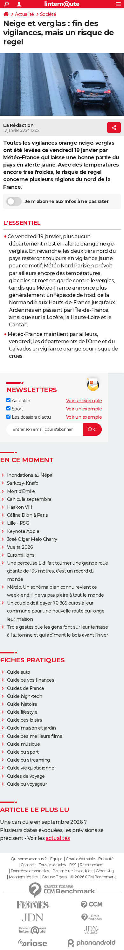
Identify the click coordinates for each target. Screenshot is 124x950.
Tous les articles (52, 865)
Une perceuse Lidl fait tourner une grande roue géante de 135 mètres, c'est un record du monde (57, 571)
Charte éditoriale (80, 859)
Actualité (24, 14)
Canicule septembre (29, 499)
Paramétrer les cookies (72, 871)
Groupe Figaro (54, 877)
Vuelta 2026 (20, 547)
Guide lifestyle (22, 712)
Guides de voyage (26, 776)
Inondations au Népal (30, 475)
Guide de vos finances (30, 680)
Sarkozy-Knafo (22, 483)
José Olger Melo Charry (32, 539)
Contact (28, 865)
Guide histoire (22, 704)
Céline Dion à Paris (27, 515)
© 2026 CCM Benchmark (92, 877)
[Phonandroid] (91, 943)
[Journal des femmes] (32, 905)
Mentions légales (23, 877)
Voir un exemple (84, 400)
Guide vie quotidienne (30, 768)
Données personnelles (30, 871)
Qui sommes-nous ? (29, 859)
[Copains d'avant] (32, 930)
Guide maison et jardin (31, 728)
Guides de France (25, 688)
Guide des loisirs (24, 720)
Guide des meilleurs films (34, 736)
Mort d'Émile (21, 491)
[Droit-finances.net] (91, 917)
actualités (58, 838)
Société (48, 14)
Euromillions (21, 555)
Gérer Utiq (105, 871)
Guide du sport (23, 752)
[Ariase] (32, 942)
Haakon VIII (19, 507)
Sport (16, 409)
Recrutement (92, 865)
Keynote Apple (23, 531)
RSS (72, 865)
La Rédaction (18, 125)
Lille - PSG (18, 523)
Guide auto (18, 672)
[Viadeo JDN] (91, 930)
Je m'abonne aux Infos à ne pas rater (66, 201)
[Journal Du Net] (32, 917)
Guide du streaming (28, 760)
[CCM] (91, 905)
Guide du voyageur (27, 784)
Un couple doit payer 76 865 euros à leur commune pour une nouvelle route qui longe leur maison (56, 611)
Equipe (56, 859)
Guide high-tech (24, 696)
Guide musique (23, 744)
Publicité (106, 859)
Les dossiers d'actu (30, 417)
